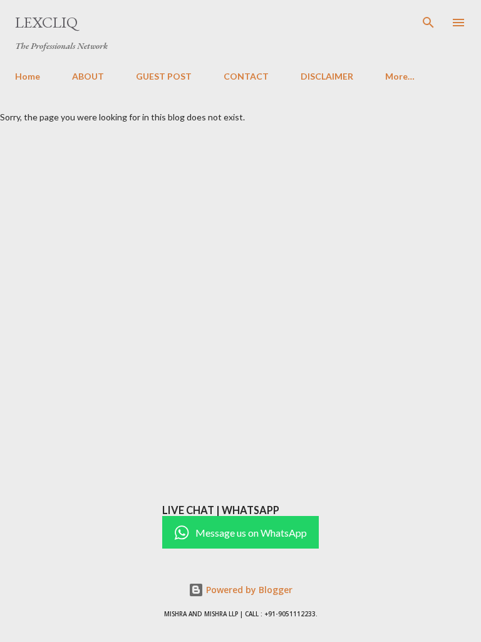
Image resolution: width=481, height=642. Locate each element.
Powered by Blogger (248, 590)
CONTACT (246, 76)
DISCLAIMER (327, 76)
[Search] (428, 22)
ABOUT (88, 76)
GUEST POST (164, 76)
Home (27, 76)
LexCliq (46, 22)
